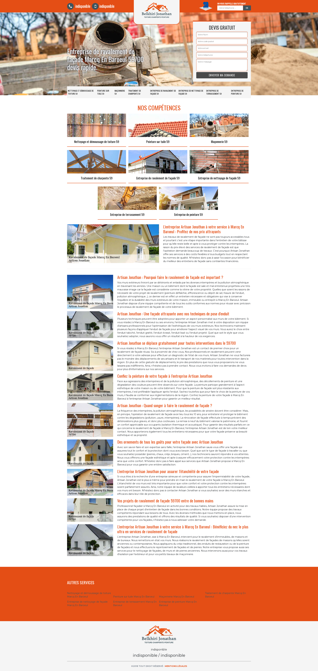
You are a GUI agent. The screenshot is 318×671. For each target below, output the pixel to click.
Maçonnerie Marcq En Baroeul (176, 596)
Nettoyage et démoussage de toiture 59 (81, 92)
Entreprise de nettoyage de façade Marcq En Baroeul (87, 603)
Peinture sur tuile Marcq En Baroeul (133, 596)
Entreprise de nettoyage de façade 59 (191, 92)
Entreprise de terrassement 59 (214, 92)
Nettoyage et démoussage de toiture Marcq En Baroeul (89, 595)
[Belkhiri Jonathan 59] (159, 634)
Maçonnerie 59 (120, 92)
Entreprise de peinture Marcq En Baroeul (178, 603)
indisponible (82, 6)
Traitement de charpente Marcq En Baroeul (225, 595)
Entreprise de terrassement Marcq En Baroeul (135, 603)
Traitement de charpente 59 (134, 92)
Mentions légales (176, 666)
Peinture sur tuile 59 (103, 92)
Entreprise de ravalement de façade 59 (163, 92)
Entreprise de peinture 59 (237, 92)
